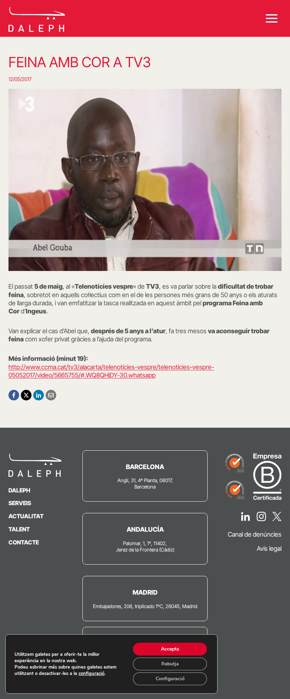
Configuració (170, 678)
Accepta (170, 649)
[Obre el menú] (271, 19)
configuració (91, 673)
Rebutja (170, 663)
